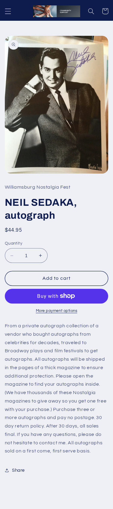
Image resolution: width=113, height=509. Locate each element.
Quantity (13, 243)
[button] (8, 11)
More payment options (56, 311)
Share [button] (18, 470)
